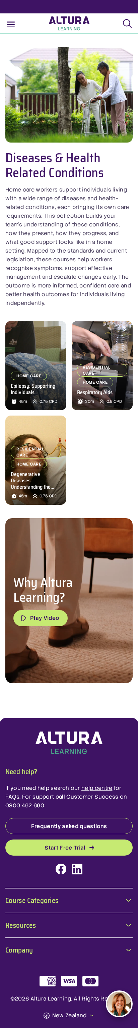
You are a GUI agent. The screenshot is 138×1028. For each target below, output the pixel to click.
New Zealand (69, 1015)
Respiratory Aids (95, 392)
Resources (20, 924)
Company (19, 949)
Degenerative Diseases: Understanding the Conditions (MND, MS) (35, 480)
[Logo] (69, 743)
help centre (97, 788)
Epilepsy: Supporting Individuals (33, 389)
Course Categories (31, 900)
